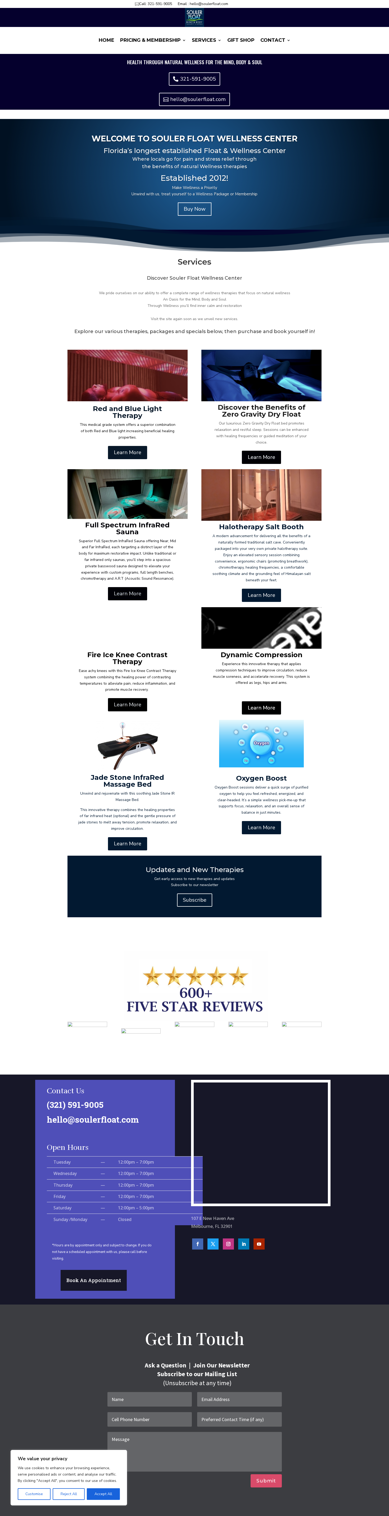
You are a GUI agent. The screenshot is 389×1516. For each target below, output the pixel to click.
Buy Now (195, 209)
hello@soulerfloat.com (198, 99)
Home (106, 40)
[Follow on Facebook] (197, 1244)
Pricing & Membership (150, 40)
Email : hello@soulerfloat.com (203, 4)
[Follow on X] (213, 1244)
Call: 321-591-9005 (155, 4)
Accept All (103, 1493)
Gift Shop (241, 40)
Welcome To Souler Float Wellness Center (194, 139)
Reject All (69, 1493)
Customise (34, 1493)
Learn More (127, 452)
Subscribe (194, 900)
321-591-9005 (198, 78)
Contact (272, 40)
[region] (69, 1477)
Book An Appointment (93, 1280)
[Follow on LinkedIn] (243, 1244)
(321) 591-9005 (75, 1104)
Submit (266, 1481)
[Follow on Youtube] (259, 1244)
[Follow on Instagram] (228, 1244)
